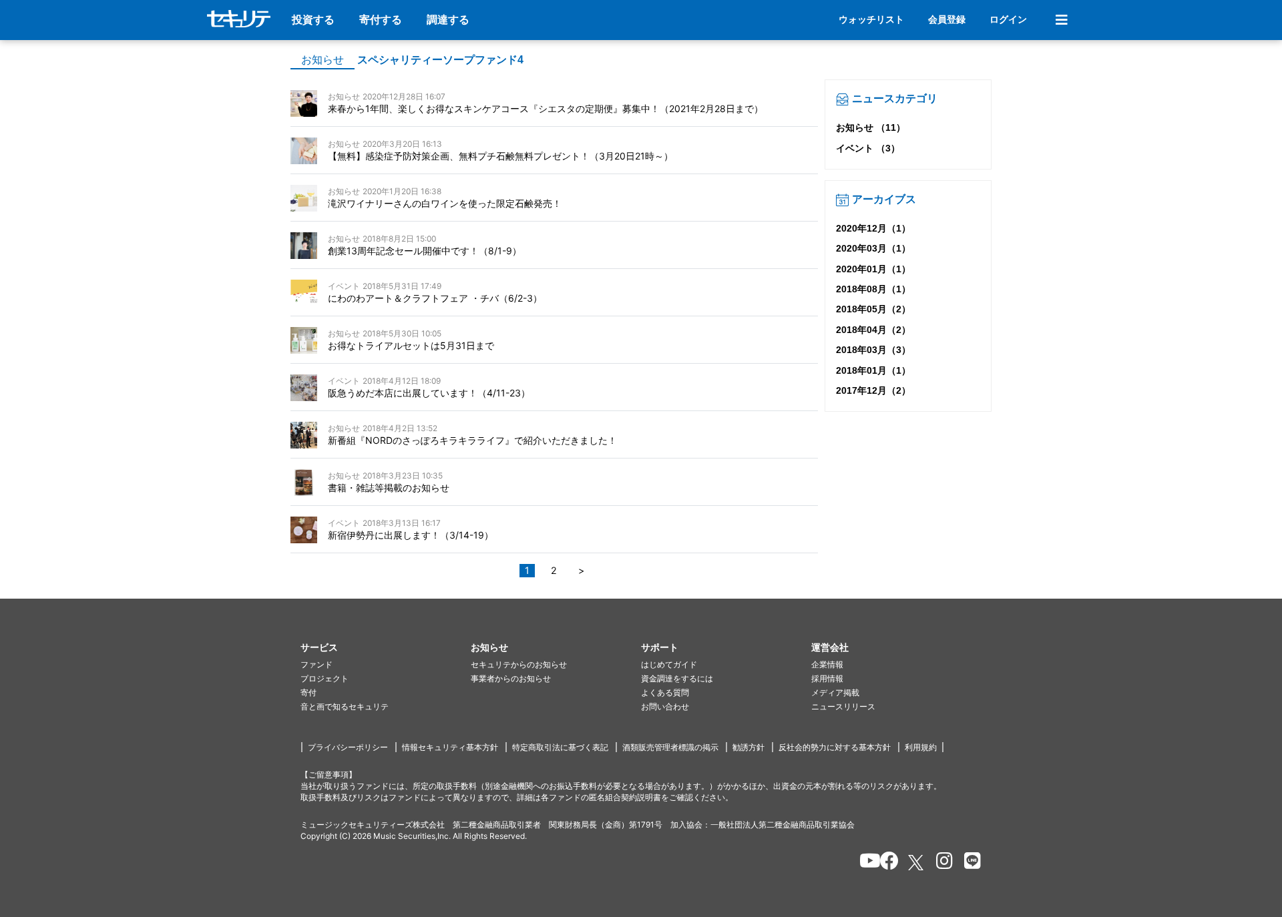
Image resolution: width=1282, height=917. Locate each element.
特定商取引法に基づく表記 (560, 747)
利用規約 (921, 747)
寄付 (308, 692)
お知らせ (322, 59)
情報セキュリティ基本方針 (450, 747)
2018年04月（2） (873, 329)
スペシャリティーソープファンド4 (440, 59)
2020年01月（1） (873, 269)
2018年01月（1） (873, 370)
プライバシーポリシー (348, 747)
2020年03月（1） (873, 248)
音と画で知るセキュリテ (344, 706)
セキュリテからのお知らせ (519, 664)
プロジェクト (324, 678)
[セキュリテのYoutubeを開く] (864, 863)
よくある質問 (665, 692)
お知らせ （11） (870, 127)
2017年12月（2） (873, 390)
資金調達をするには (677, 678)
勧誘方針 (748, 747)
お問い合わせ (665, 706)
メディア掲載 (835, 692)
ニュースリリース (843, 706)
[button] (385, 647)
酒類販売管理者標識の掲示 (670, 747)
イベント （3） (868, 148)
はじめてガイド (669, 664)
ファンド (316, 664)
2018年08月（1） (873, 289)
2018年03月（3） (873, 349)
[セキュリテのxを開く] (916, 862)
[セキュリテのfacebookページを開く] (885, 863)
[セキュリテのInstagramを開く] (941, 863)
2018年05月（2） (873, 309)
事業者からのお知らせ (511, 678)
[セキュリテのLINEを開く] (969, 863)
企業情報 (827, 664)
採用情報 (827, 678)
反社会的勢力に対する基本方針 (835, 747)
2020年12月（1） (873, 228)
